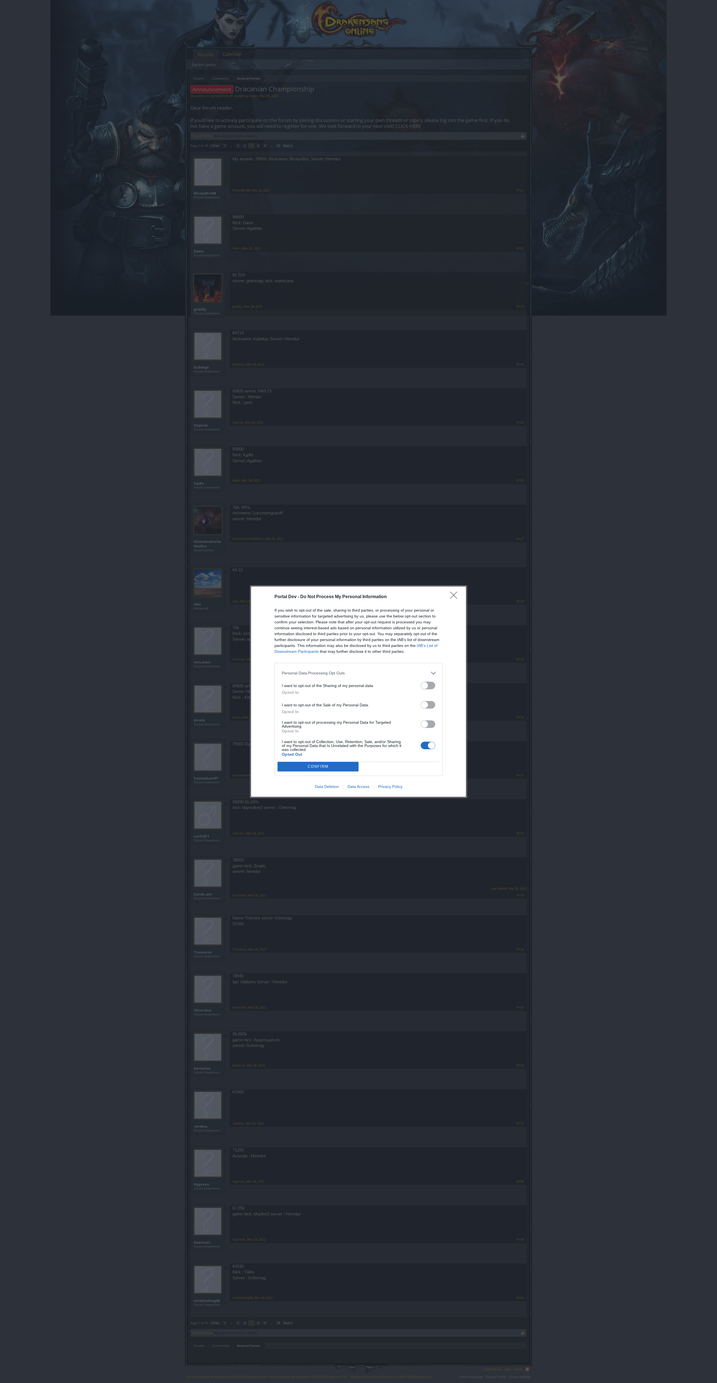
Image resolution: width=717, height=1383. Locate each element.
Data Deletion (327, 786)
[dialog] (358, 691)
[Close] (455, 597)
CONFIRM (318, 766)
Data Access (358, 786)
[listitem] (358, 673)
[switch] (428, 685)
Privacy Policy (390, 786)
